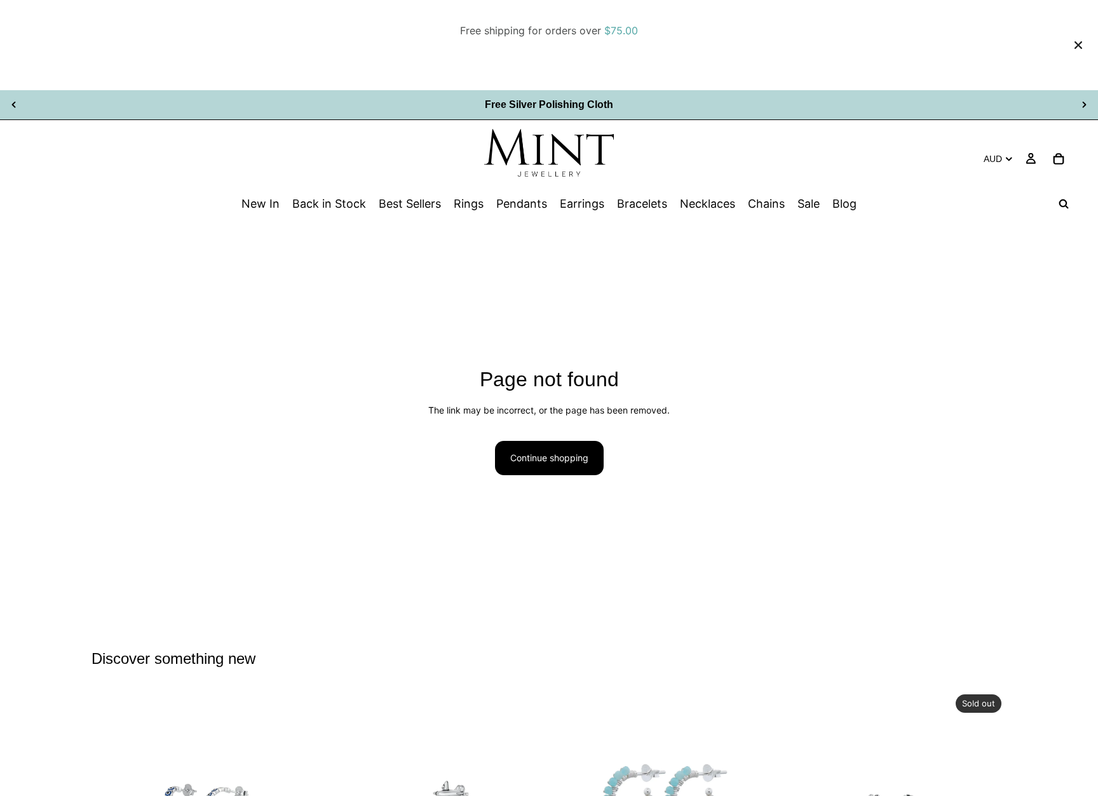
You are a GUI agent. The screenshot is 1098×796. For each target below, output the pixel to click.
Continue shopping (549, 457)
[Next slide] (1084, 105)
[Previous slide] (14, 105)
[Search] (1064, 204)
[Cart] (1059, 158)
